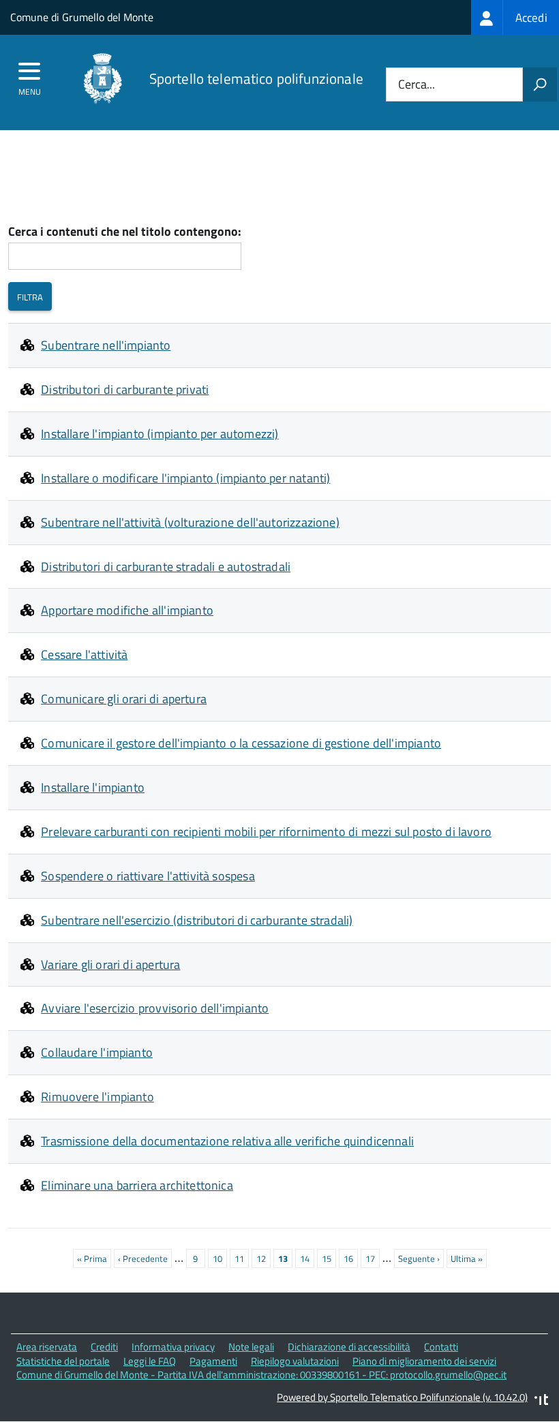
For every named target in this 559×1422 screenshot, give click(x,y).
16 (351, 1258)
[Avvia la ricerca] (540, 84)
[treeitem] (515, 17)
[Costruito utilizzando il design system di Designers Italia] (541, 1401)
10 (220, 1258)
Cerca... (416, 85)
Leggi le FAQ (149, 1361)
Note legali (251, 1347)
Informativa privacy (173, 1347)
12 (263, 1258)
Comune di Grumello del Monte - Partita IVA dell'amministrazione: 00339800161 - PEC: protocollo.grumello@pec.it (261, 1374)
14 (307, 1258)
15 (329, 1258)
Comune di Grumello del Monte (81, 17)
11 (242, 1258)
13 (285, 1260)
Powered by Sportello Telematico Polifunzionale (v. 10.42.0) (402, 1397)
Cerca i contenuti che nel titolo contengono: (124, 232)
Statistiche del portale (63, 1361)
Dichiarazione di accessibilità (349, 1347)
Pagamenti (213, 1361)
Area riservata (46, 1347)
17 (372, 1258)
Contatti (441, 1347)
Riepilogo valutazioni (295, 1361)
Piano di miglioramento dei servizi (424, 1361)
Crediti (104, 1347)
